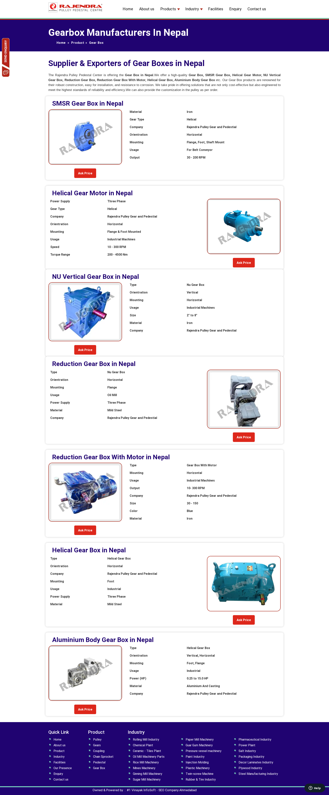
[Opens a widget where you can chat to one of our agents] (314, 788)
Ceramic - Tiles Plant (147, 751)
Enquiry (235, 9)
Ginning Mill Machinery (147, 774)
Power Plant (247, 745)
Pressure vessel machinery (203, 751)
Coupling (99, 751)
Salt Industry (247, 751)
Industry (192, 9)
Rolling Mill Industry (146, 739)
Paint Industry (195, 756)
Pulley (97, 739)
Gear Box (99, 768)
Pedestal (99, 762)
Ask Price (85, 173)
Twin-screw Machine (199, 774)
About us (146, 9)
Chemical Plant (143, 745)
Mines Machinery (144, 768)
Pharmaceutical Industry (255, 739)
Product (77, 43)
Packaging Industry (251, 756)
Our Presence (63, 768)
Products (168, 9)
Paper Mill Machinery (200, 739)
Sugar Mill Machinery (147, 779)
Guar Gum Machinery (199, 745)
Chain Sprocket (103, 756)
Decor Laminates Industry (256, 762)
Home (128, 9)
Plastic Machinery (198, 768)
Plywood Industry (250, 768)
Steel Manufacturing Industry (258, 774)
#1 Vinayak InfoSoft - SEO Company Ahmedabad (162, 790)
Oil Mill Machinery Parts (148, 756)
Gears (97, 745)
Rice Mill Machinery (146, 762)
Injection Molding (197, 762)
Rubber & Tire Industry (201, 779)
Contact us (257, 9)
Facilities (215, 9)
